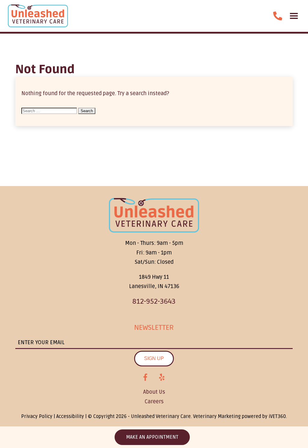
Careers (154, 401)
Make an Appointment (152, 437)
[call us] (277, 15)
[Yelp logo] (162, 377)
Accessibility (70, 416)
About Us (154, 392)
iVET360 (277, 416)
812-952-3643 (154, 301)
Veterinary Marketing (217, 416)
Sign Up (154, 358)
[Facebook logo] (145, 377)
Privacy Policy (36, 416)
